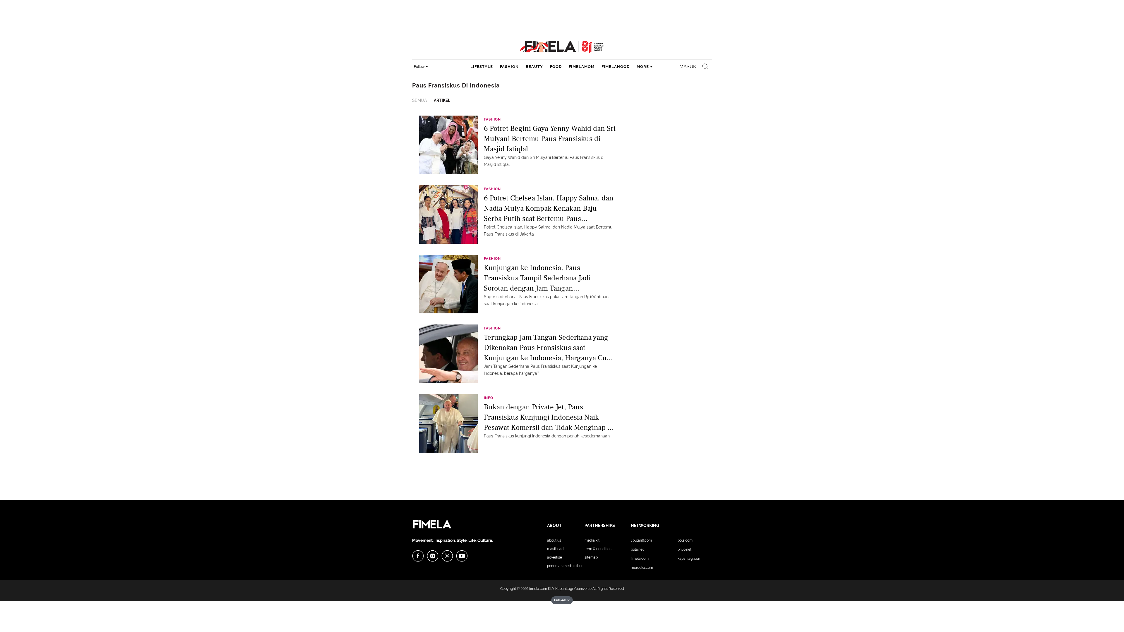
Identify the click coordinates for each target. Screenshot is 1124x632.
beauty (534, 66)
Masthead (555, 549)
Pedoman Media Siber (564, 566)
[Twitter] (447, 556)
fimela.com (538, 589)
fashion (509, 66)
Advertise (554, 557)
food (556, 66)
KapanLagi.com (689, 559)
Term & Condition (598, 549)
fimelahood (616, 66)
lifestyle (481, 66)
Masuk (687, 66)
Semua (419, 100)
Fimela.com (640, 559)
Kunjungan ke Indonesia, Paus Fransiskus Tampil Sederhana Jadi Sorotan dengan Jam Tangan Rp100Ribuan (537, 277)
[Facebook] (418, 556)
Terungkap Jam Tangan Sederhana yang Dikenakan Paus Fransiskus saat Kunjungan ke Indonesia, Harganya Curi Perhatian (547, 347)
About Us (554, 540)
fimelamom (581, 66)
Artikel (442, 100)
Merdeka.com (642, 568)
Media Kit (592, 540)
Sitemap (591, 557)
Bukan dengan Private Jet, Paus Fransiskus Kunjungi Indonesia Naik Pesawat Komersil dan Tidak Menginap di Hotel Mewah (549, 416)
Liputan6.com (641, 540)
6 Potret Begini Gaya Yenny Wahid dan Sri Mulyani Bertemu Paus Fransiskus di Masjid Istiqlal (550, 138)
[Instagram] (432, 556)
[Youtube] (462, 556)
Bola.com (685, 540)
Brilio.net (684, 549)
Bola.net (637, 549)
